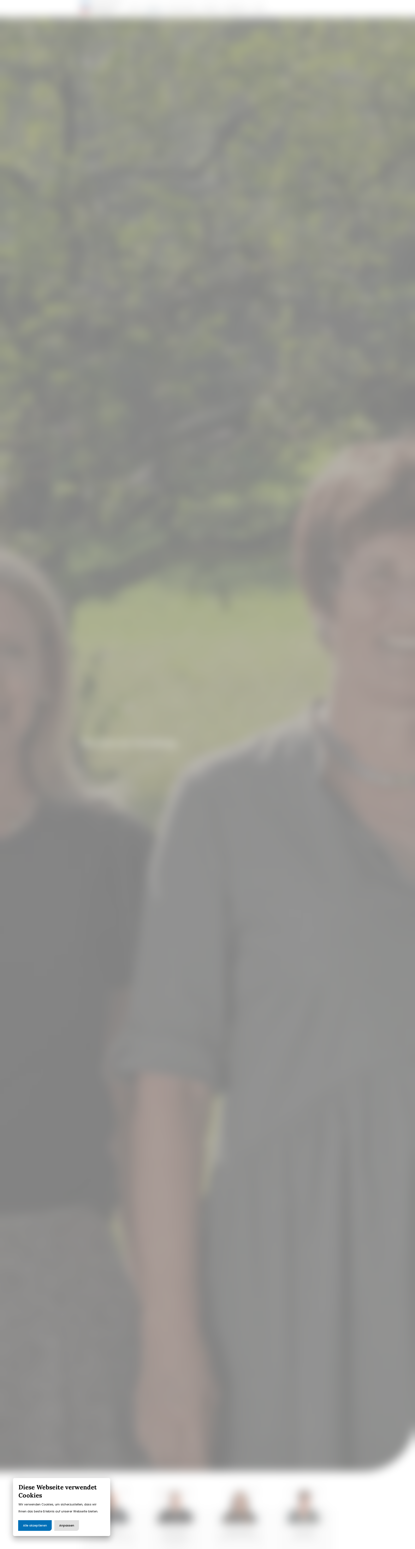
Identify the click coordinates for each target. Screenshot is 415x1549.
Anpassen (66, 1525)
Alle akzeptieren (35, 1525)
